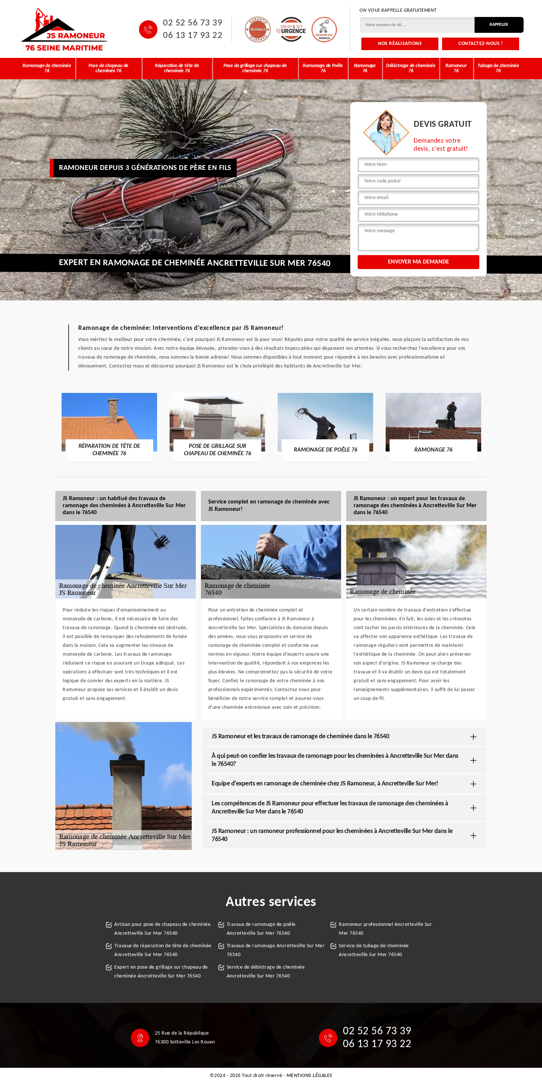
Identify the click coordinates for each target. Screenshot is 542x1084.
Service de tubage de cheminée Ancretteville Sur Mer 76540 (374, 950)
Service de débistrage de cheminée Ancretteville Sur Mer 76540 (266, 972)
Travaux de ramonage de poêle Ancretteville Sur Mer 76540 (261, 929)
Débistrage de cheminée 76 (410, 68)
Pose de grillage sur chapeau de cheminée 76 (255, 68)
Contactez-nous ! (480, 43)
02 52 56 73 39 (192, 23)
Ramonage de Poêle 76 (323, 68)
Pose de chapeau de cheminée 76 (108, 68)
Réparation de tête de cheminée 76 (177, 68)
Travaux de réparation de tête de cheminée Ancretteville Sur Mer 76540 (163, 950)
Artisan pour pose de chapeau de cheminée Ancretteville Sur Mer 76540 (162, 929)
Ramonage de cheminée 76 (46, 68)
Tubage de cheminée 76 (498, 68)
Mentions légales (309, 1075)
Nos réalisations (400, 43)
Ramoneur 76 (455, 68)
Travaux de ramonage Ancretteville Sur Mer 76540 (276, 950)
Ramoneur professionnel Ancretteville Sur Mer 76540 (385, 929)
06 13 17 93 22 (192, 35)
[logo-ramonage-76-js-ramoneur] (64, 29)
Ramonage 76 (365, 68)
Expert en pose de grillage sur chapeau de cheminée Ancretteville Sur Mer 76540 (161, 972)
